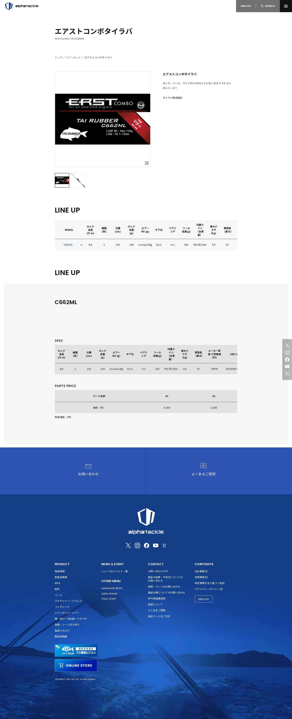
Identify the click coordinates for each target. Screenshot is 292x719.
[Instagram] (287, 352)
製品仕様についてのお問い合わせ (166, 592)
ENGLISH (246, 6)
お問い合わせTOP (158, 571)
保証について (155, 604)
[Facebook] (287, 359)
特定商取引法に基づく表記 (209, 583)
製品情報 (60, 571)
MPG (57, 583)
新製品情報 (61, 577)
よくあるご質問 (156, 610)
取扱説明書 (61, 636)
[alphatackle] (146, 521)
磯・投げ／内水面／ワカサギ (71, 618)
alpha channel (109, 593)
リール (58, 595)
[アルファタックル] (21, 6)
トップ (58, 57)
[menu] (286, 6)
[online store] (76, 665)
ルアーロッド (73, 57)
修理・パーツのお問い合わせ (164, 586)
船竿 (57, 589)
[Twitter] (287, 345)
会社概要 (200, 571)
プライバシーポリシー (207, 589)
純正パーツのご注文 (159, 616)
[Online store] (287, 373)
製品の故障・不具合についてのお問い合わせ (165, 578)
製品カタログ (62, 630)
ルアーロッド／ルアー (67, 612)
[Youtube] (287, 366)
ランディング (62, 607)
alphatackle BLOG (111, 588)
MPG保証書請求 (157, 598)
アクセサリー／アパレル (68, 601)
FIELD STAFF (108, 598)
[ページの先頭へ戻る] (283, 710)
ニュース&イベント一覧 (114, 571)
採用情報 (200, 577)
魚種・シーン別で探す (67, 624)
